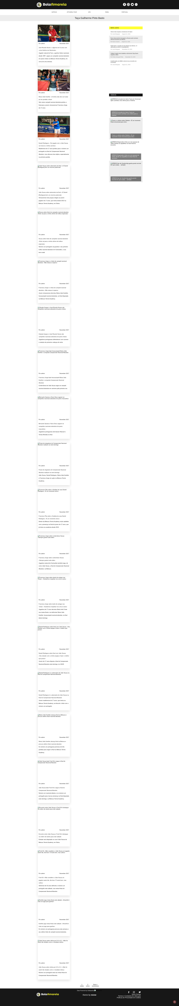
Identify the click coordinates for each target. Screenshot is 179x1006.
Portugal (125, 12)
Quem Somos (136, 994)
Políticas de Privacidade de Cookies (129, 997)
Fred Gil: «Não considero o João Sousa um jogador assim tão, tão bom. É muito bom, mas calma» (52, 880)
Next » (95, 984)
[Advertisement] (123, 79)
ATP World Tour (72, 12)
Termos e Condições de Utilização (129, 996)
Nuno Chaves (116, 41)
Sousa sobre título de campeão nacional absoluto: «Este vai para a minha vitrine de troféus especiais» (53, 241)
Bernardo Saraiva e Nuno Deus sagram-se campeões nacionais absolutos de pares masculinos (51, 426)
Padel (107, 12)
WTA (89, 12)
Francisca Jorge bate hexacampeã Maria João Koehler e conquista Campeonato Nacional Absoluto (52, 380)
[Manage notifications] (174, 1001)
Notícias (54, 12)
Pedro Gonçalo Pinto (118, 57)
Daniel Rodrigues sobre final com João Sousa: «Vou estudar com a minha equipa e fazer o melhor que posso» (54, 655)
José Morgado (116, 34)
